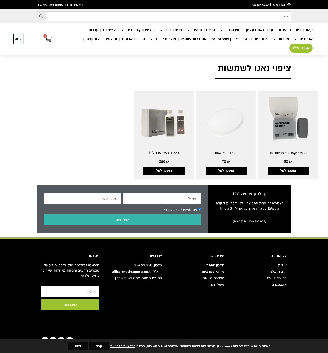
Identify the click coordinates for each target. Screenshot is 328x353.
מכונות (283, 39)
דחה (78, 346)
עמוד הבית (304, 30)
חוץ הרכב (233, 30)
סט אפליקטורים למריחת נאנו (288, 152)
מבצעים (110, 39)
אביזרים (306, 39)
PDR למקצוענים (193, 39)
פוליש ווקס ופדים (141, 30)
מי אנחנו (284, 30)
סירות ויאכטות (133, 39)
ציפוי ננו (109, 30)
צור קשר (93, 39)
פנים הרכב (173, 30)
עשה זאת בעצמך (259, 30)
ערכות (93, 30)
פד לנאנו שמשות (226, 152)
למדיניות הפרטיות (122, 346)
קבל (99, 346)
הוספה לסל (288, 170)
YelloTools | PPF (225, 39)
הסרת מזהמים (204, 30)
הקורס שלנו (301, 48)
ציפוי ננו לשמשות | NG (164, 152)
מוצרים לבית (166, 39)
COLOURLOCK (255, 39)
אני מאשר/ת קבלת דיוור (178, 209)
